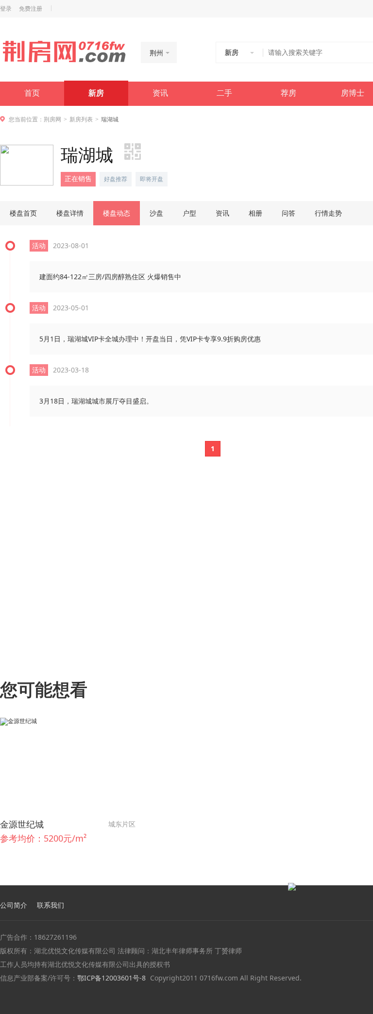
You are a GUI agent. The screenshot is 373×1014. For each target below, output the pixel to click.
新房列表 (81, 119)
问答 (288, 213)
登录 (6, 8)
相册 (255, 213)
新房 (96, 93)
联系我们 (50, 905)
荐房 (288, 93)
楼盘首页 (23, 213)
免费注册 (30, 8)
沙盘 (156, 213)
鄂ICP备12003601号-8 (111, 977)
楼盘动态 (116, 213)
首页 (32, 93)
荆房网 (52, 119)
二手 (224, 93)
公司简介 (13, 905)
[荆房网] (64, 51)
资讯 (160, 93)
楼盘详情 (70, 213)
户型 (189, 213)
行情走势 (328, 213)
